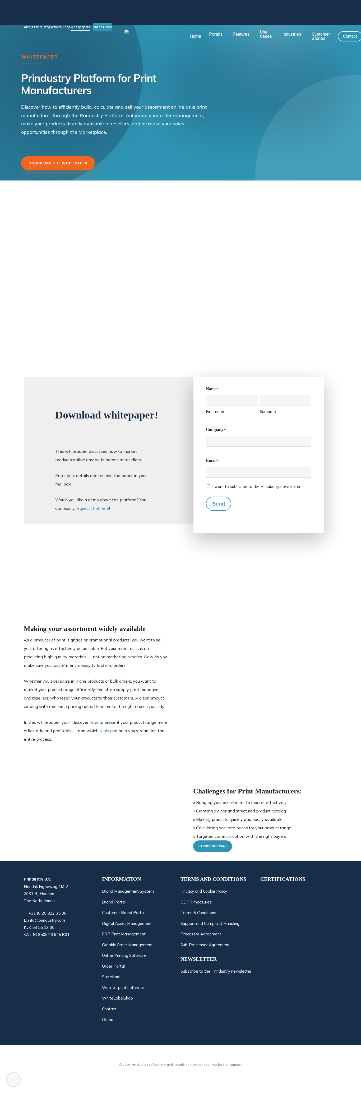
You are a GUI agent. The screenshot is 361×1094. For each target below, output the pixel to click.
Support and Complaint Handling (210, 923)
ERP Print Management (124, 933)
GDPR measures (196, 902)
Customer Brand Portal (123, 912)
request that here (92, 508)
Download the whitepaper (58, 163)
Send (218, 504)
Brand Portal (114, 902)
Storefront (111, 976)
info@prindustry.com (46, 920)
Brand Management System (128, 892)
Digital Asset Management (127, 923)
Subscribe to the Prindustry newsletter (216, 971)
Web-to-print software (123, 987)
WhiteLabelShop (117, 998)
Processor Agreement (201, 933)
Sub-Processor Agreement (205, 944)
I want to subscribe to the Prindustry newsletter (256, 486)
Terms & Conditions (198, 912)
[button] (212, 846)
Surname (268, 411)
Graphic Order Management (127, 944)
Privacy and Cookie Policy (204, 892)
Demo (107, 1019)
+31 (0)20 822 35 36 (47, 913)
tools (104, 730)
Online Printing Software (124, 955)
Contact (109, 1008)
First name (215, 411)
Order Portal (113, 966)
